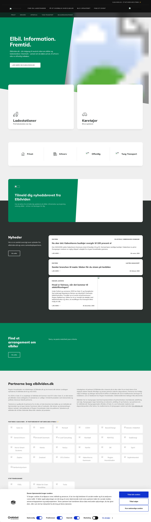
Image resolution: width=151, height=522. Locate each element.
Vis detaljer (106, 518)
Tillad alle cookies (133, 494)
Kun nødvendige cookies (134, 508)
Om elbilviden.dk (137, 406)
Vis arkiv (14, 253)
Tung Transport (129, 154)
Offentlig (96, 154)
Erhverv (63, 154)
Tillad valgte (134, 501)
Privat (30, 154)
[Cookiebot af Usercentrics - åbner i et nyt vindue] (13, 518)
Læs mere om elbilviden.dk (23, 65)
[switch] (60, 518)
